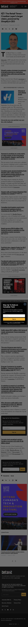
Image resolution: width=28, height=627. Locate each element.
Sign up (14, 319)
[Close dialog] (25, 304)
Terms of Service (17, 322)
